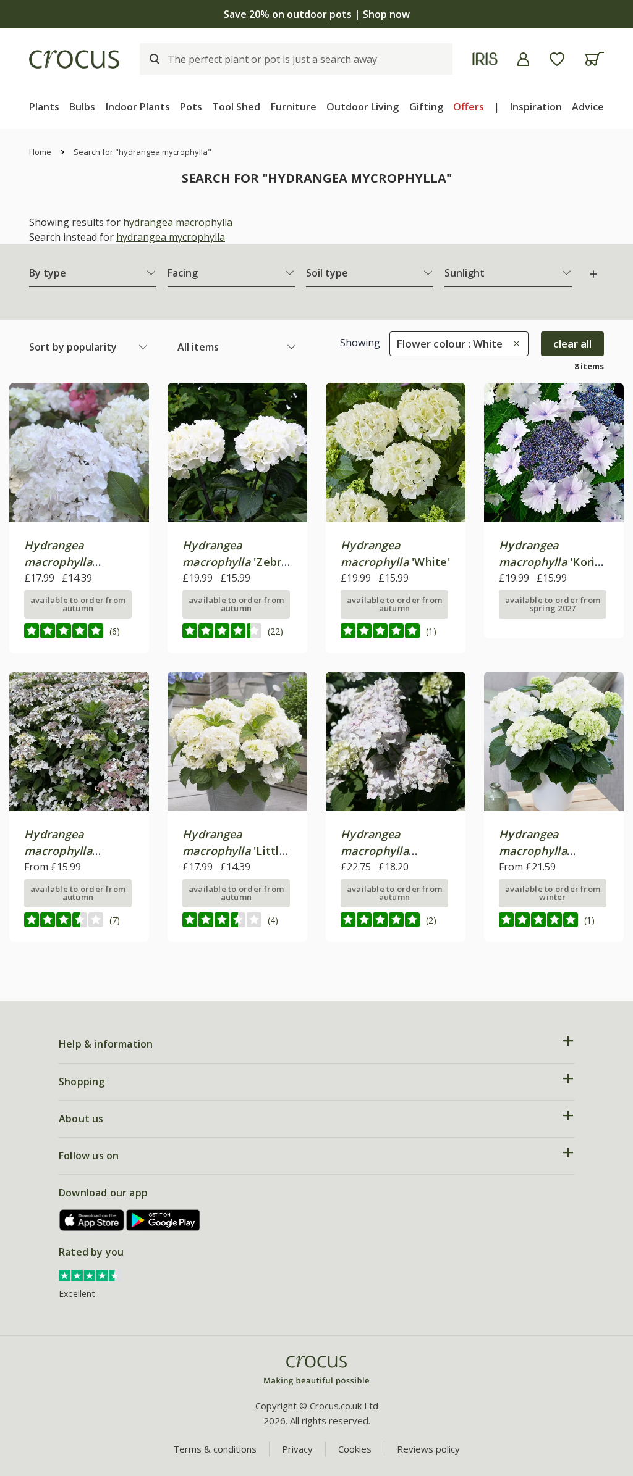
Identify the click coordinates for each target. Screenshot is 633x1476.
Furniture (293, 107)
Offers (468, 107)
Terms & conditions (215, 1449)
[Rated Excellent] (90, 1274)
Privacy (297, 1449)
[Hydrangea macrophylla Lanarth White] (79, 741)
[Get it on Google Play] (163, 1220)
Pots (191, 107)
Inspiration (536, 107)
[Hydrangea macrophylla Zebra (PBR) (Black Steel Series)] (237, 452)
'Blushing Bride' (66, 562)
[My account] (523, 59)
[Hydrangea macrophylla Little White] (237, 741)
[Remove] (513, 343)
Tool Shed (236, 107)
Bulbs (82, 107)
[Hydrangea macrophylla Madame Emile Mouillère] (395, 741)
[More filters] (593, 274)
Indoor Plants (138, 107)
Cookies (355, 1449)
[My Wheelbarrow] (594, 59)
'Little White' (234, 851)
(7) (114, 920)
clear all (572, 343)
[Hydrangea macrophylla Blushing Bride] (79, 452)
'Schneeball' (533, 851)
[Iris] (485, 58)
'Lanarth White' (66, 851)
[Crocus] (74, 59)
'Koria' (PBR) (552, 562)
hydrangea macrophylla (177, 222)
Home (40, 151)
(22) (275, 631)
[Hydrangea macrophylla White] (395, 452)
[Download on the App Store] (92, 1220)
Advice (588, 107)
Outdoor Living (362, 107)
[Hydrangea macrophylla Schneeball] (554, 741)
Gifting (426, 107)
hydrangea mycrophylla (170, 237)
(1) (431, 631)
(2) (431, 920)
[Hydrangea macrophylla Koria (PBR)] (554, 452)
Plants (44, 107)
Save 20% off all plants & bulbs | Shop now (316, 14)
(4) (273, 920)
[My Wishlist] (557, 59)
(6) (114, 631)
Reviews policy (428, 1449)
